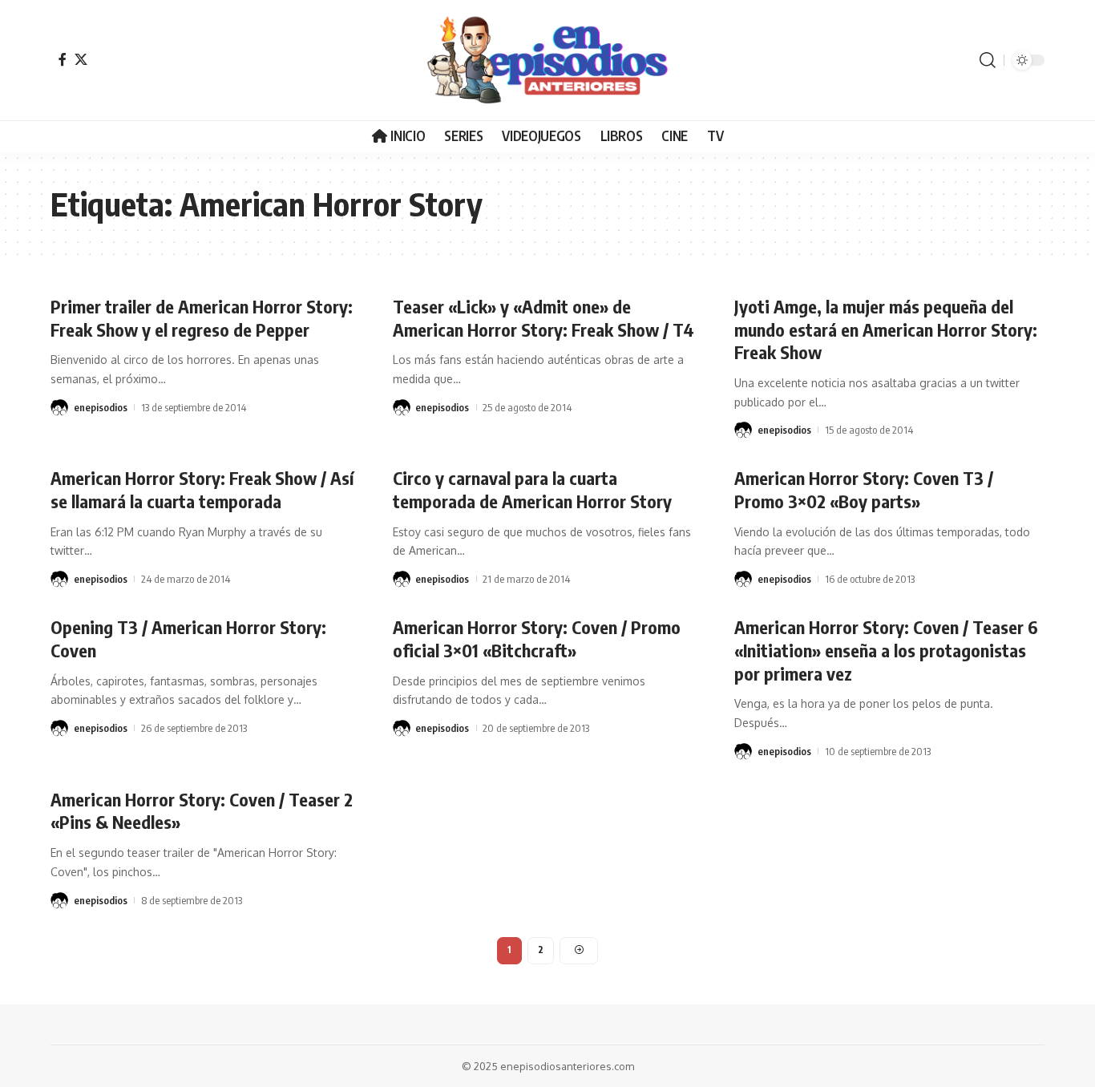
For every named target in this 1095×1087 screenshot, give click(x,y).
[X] (81, 59)
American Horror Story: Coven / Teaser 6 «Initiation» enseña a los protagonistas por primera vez (886, 650)
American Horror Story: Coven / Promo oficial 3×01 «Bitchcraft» (537, 638)
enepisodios (100, 407)
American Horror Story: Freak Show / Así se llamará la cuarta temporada (202, 489)
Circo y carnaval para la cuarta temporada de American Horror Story (532, 489)
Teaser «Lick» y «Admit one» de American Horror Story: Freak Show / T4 (543, 318)
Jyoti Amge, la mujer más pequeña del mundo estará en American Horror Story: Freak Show (885, 329)
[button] (988, 60)
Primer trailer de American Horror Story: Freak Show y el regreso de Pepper (202, 318)
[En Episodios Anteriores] (547, 60)
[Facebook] (63, 59)
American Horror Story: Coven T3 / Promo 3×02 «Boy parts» (863, 489)
